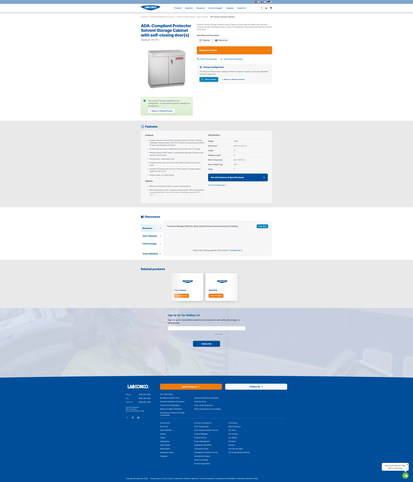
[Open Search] (262, 8)
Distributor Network (245, 478)
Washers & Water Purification (171, 409)
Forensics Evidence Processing (206, 398)
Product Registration (202, 464)
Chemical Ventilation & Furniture (162, 17)
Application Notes (166, 452)
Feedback (163, 456)
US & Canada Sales (201, 426)
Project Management (202, 441)
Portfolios (232, 441)
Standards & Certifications (226, 478)
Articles (163, 434)
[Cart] (271, 8)
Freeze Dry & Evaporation (170, 405)
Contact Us (241, 8)
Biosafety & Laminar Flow (169, 398)
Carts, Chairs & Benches (203, 405)
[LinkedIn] (132, 417)
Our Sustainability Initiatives (239, 452)
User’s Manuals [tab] (150, 236)
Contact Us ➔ (236, 250)
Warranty (194, 478)
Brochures (164, 426)
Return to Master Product (162, 111)
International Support (202, 456)
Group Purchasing (201, 460)
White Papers (165, 449)
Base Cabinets (202, 17)
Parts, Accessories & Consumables (207, 409)
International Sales (201, 449)
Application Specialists (202, 445)
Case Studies (165, 445)
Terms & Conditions (207, 478)
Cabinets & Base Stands (186, 17)
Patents (187, 478)
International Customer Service (206, 452)
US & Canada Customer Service (206, 430)
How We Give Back (235, 449)
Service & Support (215, 8)
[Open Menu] (4, 7)
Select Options (210, 79)
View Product (181, 296)
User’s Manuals (166, 430)
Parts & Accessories (208, 59)
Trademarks (178, 478)
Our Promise (233, 434)
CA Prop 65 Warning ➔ (217, 185)
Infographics (165, 441)
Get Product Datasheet (233, 59)
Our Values (232, 438)
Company (229, 8)
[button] (266, 8)
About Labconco (234, 426)
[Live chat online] (405, 478)
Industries (189, 8)
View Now (262, 226)
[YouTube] (138, 417)
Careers (231, 445)
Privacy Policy (155, 478)
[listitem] (205, 40)
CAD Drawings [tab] (149, 244)
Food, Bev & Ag (200, 402)
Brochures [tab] (147, 228)
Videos (162, 438)
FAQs (256, 478)
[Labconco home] (138, 387)
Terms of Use (167, 478)
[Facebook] (127, 417)
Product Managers (201, 434)
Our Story (232, 430)
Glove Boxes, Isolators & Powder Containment (172, 414)
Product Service (200, 438)
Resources (200, 8)
